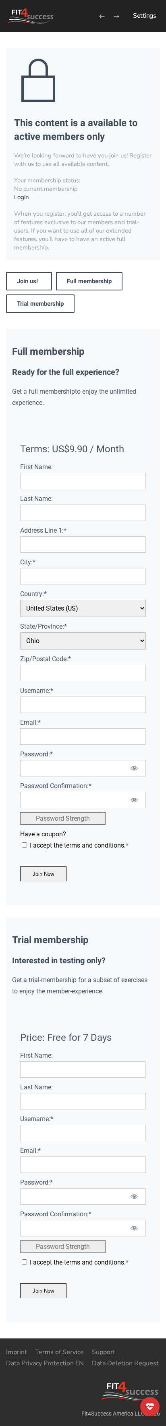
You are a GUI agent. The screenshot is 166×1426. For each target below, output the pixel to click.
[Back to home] (30, 16)
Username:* (36, 691)
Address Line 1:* (43, 530)
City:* (27, 562)
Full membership (89, 281)
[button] (144, 16)
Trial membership (40, 303)
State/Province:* (43, 626)
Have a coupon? (43, 834)
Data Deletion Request (125, 1363)
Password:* (36, 754)
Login (21, 197)
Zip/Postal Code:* (45, 659)
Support (103, 1352)
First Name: (36, 467)
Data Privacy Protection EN (45, 1363)
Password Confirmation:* (55, 786)
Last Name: (36, 499)
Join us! (29, 281)
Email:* (30, 722)
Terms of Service (59, 1352)
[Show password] (134, 768)
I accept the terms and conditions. (78, 845)
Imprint (16, 1352)
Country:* (33, 594)
